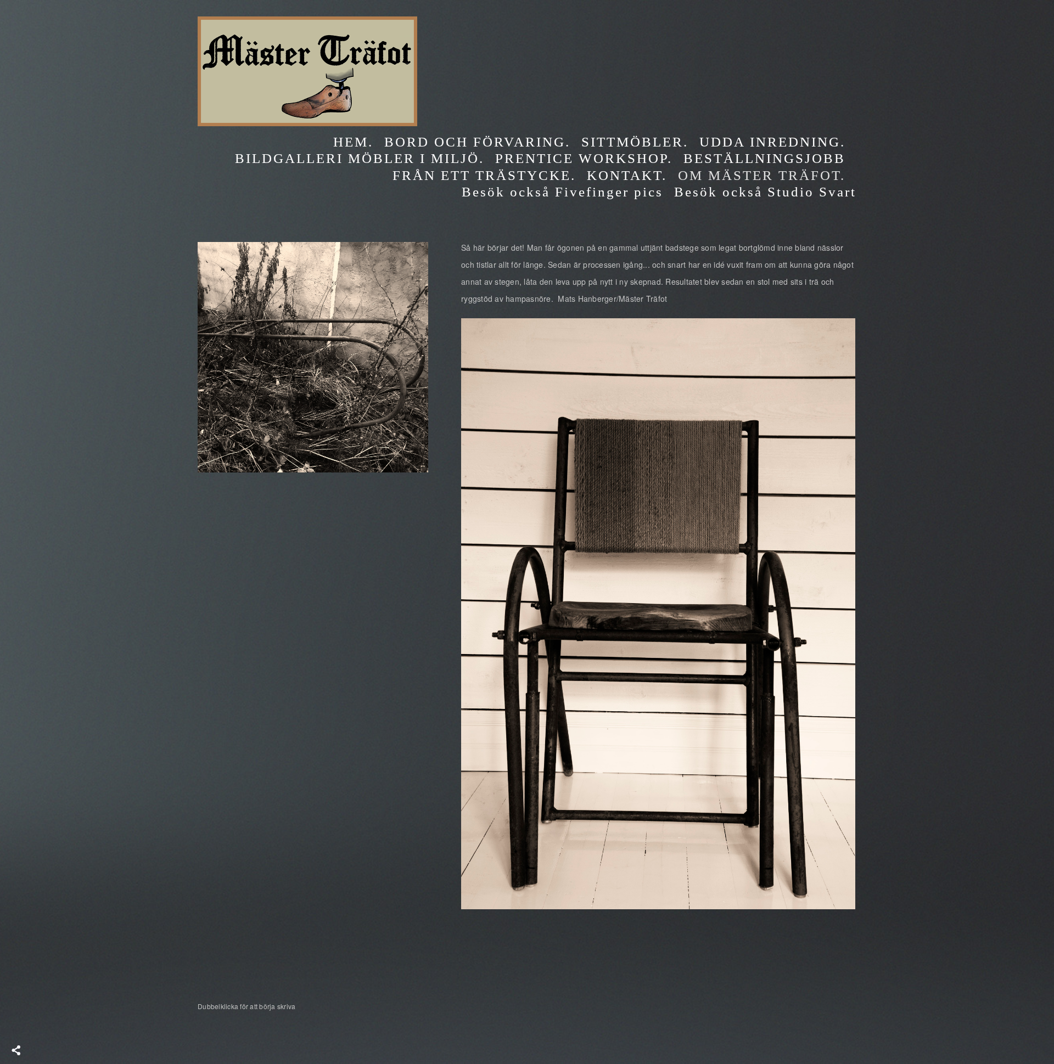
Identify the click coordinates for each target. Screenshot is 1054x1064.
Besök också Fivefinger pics (562, 191)
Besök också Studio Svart (765, 191)
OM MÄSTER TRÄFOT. (761, 175)
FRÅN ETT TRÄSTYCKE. (484, 175)
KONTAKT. (627, 175)
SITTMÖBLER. (634, 141)
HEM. (353, 141)
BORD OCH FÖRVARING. (477, 141)
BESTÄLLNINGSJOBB (764, 158)
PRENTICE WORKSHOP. (583, 158)
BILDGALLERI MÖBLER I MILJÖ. (359, 158)
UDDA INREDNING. (772, 141)
